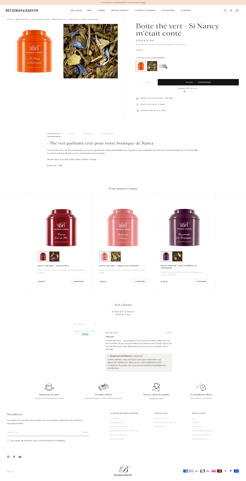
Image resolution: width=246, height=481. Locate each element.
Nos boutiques (117, 423)
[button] (142, 40)
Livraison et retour (201, 435)
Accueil (10, 19)
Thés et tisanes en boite (40, 19)
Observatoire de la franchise (124, 431)
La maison (115, 418)
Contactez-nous (156, 398)
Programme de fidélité (165, 423)
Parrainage (159, 427)
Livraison (196, 427)
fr (8, 472)
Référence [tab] (88, 134)
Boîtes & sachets (22, 19)
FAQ (194, 418)
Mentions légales (118, 435)
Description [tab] (53, 134)
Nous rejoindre (117, 439)
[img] (111, 333)
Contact (196, 423)
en (13, 472)
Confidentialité (199, 439)
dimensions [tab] (107, 134)
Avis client (159, 418)
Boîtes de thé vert (59, 19)
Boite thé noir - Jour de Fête (53, 266)
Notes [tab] (71, 134)
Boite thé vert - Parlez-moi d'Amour (119, 266)
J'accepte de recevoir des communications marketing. (37, 441)
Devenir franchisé (119, 427)
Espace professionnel (202, 431)
